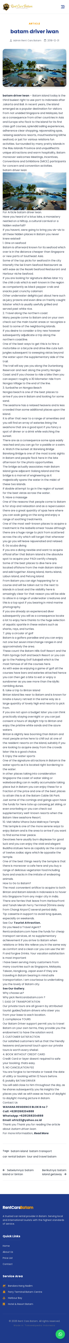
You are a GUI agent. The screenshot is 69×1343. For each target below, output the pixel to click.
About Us (8, 1252)
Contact (8, 1264)
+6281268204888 (22, 1111)
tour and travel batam (41, 1156)
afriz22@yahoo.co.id (27, 1120)
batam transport (40, 1151)
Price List (8, 1258)
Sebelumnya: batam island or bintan (18, 1172)
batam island (19, 1151)
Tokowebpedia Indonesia (40, 1325)
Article (34, 23)
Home (6, 1246)
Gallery (19, 988)
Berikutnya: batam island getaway (54, 1172)
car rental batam (14, 1156)
